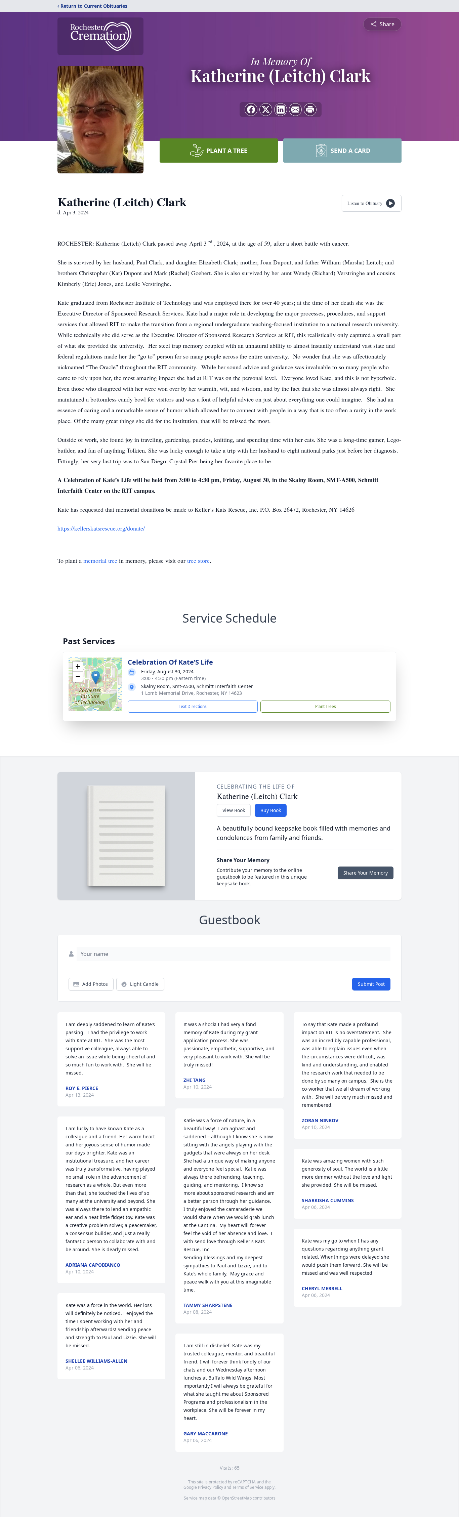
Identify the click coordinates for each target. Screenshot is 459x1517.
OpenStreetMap (237, 1498)
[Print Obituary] (310, 109)
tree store (198, 560)
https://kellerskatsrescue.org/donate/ (101, 528)
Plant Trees (325, 706)
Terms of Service (247, 1487)
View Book (233, 810)
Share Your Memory (365, 873)
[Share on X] (266, 109)
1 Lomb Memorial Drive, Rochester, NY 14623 (191, 693)
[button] (95, 677)
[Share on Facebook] (251, 109)
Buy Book (270, 810)
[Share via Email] (295, 109)
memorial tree (100, 560)
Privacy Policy (210, 1487)
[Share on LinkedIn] (281, 109)
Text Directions (193, 706)
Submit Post (371, 984)
